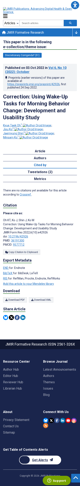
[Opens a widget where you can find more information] (56, 481)
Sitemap (9, 432)
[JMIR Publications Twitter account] (51, 420)
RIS (5, 278)
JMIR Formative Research (25, 32)
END (6, 268)
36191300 (17, 240)
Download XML (42, 299)
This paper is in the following (27, 44)
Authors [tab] (40, 158)
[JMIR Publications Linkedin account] (62, 420)
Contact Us (11, 426)
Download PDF (16, 299)
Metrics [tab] (40, 179)
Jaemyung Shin (14, 133)
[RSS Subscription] (45, 425)
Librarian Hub (12, 388)
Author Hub (11, 369)
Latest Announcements (59, 369)
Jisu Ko (8, 129)
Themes (49, 382)
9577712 (18, 244)
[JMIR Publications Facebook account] (56, 420)
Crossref (26, 194)
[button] (75, 5)
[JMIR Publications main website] (38, 10)
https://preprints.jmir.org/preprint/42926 (33, 84)
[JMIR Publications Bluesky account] (45, 420)
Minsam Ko (11, 137)
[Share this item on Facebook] (17, 317)
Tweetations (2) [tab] (40, 172)
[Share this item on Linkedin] (22, 317)
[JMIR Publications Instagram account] (74, 420)
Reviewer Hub (13, 382)
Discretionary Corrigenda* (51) (22, 55)
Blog (46, 395)
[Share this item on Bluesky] (5, 317)
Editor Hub (10, 376)
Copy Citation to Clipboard (23, 252)
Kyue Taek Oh (12, 125)
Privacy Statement (16, 420)
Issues (48, 388)
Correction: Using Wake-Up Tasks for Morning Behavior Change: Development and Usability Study (36, 107)
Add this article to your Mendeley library (28, 283)
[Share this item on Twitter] (11, 317)
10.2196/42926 (18, 236)
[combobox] (41, 23)
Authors (48, 376)
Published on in (35, 70)
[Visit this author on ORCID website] (37, 125)
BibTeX (8, 273)
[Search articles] (70, 23)
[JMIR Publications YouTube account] (68, 420)
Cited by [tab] (40, 165)
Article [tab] (40, 151)
